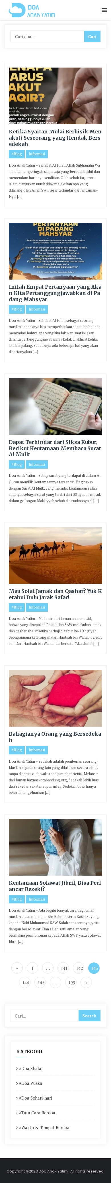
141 (64, 968)
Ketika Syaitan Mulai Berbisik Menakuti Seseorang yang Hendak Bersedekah (55, 137)
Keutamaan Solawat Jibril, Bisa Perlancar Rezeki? (55, 886)
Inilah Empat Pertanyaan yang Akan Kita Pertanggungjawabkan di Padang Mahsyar (55, 293)
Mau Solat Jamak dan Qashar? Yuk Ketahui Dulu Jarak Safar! (55, 594)
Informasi (37, 153)
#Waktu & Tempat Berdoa (44, 1127)
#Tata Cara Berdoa (37, 1112)
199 (71, 982)
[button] (104, 10)
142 (79, 968)
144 (25, 982)
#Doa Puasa (30, 1083)
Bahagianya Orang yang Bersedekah (55, 737)
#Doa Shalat (31, 1068)
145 (41, 982)
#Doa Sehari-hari (35, 1098)
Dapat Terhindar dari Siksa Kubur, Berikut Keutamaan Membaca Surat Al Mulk (55, 448)
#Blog (17, 153)
